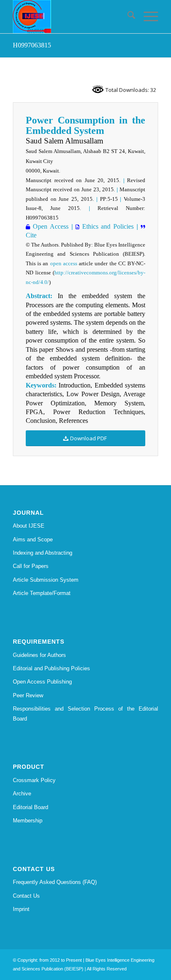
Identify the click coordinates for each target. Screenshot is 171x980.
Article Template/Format (42, 593)
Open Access (49, 226)
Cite (31, 235)
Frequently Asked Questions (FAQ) (55, 882)
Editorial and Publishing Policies (51, 668)
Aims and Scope (33, 539)
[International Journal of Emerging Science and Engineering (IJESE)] (71, 16)
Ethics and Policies (106, 226)
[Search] (127, 16)
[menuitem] (127, 16)
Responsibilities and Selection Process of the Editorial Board (85, 713)
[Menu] (146, 16)
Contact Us (26, 896)
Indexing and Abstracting (42, 553)
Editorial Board (30, 807)
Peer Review (28, 695)
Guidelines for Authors (39, 655)
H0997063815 (32, 45)
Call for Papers (31, 566)
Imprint (21, 909)
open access (63, 263)
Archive (22, 793)
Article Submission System (45, 580)
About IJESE (28, 526)
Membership (27, 820)
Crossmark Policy (34, 780)
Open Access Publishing (42, 682)
